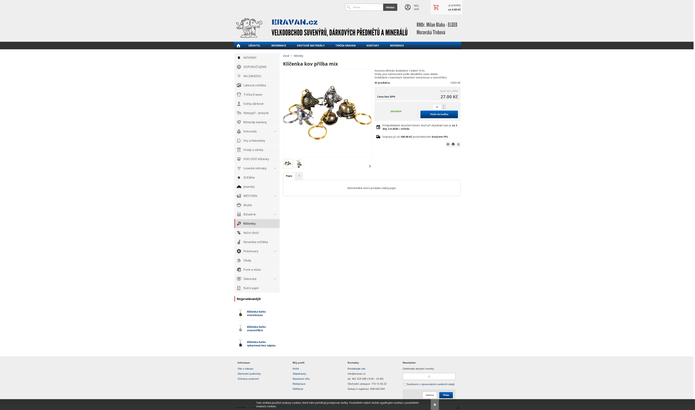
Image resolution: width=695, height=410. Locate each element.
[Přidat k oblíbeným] (458, 144)
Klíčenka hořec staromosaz (256, 313)
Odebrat (430, 395)
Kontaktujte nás (356, 368)
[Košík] (446, 7)
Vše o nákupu (245, 368)
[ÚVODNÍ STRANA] (238, 45)
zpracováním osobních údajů (438, 384)
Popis (289, 175)
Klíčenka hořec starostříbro (256, 328)
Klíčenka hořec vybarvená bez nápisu (261, 343)
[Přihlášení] (414, 7)
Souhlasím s (430, 384)
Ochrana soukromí (248, 378)
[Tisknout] (453, 144)
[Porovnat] (448, 144)
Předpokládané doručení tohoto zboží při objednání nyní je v (419, 127)
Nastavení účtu (301, 378)
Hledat (390, 7)
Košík (296, 368)
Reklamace (299, 383)
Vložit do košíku (439, 114)
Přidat (446, 395)
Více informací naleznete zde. (294, 406)
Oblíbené (298, 388)
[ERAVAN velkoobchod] (347, 28)
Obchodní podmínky (249, 373)
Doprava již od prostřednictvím (415, 136)
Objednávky (299, 373)
